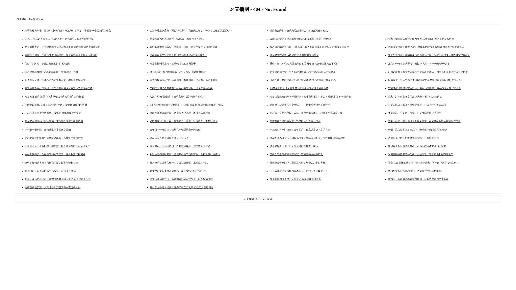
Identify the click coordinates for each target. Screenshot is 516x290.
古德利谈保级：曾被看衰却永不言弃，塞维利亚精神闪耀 (55, 154)
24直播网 (249, 199)
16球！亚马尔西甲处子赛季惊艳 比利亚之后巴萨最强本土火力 (58, 179)
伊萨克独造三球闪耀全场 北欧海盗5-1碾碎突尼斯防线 (178, 55)
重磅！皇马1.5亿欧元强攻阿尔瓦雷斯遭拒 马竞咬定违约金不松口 (304, 63)
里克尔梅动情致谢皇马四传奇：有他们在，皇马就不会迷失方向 (183, 80)
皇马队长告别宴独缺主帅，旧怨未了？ (170, 138)
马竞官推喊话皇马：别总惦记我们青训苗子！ (174, 63)
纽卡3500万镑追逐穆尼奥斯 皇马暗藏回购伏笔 (294, 55)
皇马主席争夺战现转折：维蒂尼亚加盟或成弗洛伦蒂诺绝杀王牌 (59, 88)
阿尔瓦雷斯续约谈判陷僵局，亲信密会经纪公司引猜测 (54, 121)
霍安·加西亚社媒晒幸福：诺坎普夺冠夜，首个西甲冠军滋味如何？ (423, 162)
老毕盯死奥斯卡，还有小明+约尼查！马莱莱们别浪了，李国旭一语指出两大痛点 (68, 30)
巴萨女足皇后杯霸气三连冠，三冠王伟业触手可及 (296, 154)
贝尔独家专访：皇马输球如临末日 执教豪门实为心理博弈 (300, 38)
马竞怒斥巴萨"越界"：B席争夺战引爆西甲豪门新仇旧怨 (54, 96)
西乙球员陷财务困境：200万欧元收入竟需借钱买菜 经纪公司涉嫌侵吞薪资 (309, 47)
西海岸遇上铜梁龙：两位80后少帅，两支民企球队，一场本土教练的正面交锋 (191, 30)
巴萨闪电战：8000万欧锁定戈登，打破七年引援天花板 (417, 105)
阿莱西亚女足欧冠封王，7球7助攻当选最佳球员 (295, 121)
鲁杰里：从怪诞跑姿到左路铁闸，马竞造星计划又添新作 (418, 179)
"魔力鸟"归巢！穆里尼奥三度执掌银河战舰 (47, 63)
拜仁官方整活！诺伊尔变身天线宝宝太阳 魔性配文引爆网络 (181, 187)
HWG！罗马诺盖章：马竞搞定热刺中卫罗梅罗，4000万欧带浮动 (59, 38)
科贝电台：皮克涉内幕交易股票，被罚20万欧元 (50, 171)
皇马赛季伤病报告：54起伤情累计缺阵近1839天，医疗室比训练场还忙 (307, 138)
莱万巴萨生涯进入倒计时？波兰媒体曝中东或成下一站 (179, 162)
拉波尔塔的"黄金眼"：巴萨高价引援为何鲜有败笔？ (177, 96)
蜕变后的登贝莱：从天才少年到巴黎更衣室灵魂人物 (52, 187)
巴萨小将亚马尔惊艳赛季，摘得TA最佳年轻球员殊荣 (53, 113)
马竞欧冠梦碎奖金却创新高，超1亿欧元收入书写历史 (178, 171)
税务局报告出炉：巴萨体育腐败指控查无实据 (294, 146)
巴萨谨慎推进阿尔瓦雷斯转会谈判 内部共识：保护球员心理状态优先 (424, 88)
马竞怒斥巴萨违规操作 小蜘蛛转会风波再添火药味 (177, 38)
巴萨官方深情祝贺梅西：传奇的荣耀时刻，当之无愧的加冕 (181, 88)
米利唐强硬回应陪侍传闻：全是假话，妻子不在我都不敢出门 (420, 154)
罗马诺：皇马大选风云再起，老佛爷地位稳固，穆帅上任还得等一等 (306, 113)
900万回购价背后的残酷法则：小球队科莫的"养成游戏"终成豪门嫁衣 (186, 105)
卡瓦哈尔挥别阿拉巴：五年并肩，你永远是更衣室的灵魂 (300, 129)
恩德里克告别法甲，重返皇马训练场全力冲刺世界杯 (297, 162)
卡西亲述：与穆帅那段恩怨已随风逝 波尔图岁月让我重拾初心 (303, 80)
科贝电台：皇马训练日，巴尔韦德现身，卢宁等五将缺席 (180, 146)
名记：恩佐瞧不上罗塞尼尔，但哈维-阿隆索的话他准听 (417, 129)
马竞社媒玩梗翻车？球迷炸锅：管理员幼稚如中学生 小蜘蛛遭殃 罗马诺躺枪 (310, 96)
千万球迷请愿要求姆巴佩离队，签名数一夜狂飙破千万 (299, 171)
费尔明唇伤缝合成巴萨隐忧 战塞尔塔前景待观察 (295, 179)
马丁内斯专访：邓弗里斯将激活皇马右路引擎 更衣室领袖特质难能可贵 (62, 47)
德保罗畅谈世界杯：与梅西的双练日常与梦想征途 (51, 162)
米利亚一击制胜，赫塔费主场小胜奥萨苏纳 (48, 129)
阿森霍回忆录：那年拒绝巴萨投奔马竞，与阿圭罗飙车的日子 (57, 80)
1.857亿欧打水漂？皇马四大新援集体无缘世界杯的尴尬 (299, 88)
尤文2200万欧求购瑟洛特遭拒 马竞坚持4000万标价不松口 (418, 63)
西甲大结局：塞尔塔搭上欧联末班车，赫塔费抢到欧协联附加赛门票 (424, 121)
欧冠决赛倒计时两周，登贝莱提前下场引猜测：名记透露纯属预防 (185, 154)
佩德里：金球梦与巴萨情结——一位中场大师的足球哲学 (300, 105)
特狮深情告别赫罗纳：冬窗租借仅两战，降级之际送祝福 (180, 113)
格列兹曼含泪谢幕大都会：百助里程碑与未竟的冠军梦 (417, 146)
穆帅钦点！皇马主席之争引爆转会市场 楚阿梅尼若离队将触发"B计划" (425, 80)
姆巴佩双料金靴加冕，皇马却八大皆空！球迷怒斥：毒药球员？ (183, 121)
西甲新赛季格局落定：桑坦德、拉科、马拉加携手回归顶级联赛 (183, 47)
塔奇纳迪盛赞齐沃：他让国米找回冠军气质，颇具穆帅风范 (181, 179)
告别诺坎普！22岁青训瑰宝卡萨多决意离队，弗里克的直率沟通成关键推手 (428, 71)
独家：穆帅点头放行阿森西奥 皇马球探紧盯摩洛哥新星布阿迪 (421, 38)
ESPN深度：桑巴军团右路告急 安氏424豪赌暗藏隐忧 (178, 71)
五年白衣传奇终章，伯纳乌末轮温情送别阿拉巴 (175, 129)
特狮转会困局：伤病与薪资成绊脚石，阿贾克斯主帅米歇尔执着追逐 (61, 55)
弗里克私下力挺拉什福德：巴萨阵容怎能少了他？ (414, 113)
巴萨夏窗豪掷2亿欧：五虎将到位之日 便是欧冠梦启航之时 (56, 105)
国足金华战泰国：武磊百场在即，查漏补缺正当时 (51, 71)
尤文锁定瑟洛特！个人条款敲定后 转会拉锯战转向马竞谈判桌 (303, 71)
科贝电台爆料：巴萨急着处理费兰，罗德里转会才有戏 (299, 30)
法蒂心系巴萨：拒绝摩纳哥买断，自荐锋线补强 (413, 138)
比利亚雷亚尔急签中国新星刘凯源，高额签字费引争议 (54, 138)
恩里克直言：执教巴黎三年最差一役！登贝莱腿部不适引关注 (57, 146)
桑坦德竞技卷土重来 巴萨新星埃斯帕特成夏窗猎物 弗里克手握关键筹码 (426, 47)
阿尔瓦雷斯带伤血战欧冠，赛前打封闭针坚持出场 (414, 171)
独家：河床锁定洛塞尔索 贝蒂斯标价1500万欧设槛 (415, 96)
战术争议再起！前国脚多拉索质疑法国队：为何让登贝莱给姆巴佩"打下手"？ (429, 55)
